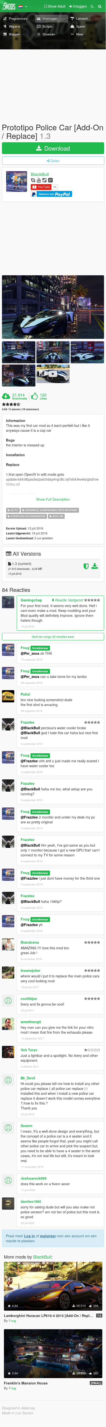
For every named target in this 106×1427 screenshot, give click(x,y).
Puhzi (25, 694)
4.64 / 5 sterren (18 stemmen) (20, 409)
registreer (48, 1235)
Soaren (26, 1125)
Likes (43, 398)
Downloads (19, 398)
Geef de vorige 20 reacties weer (53, 636)
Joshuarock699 (33, 1178)
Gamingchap (31, 599)
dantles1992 (31, 1201)
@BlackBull (30, 727)
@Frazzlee (29, 760)
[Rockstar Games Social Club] (50, 179)
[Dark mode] (92, 6)
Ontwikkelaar (40, 648)
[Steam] (44, 179)
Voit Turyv (29, 1049)
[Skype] (33, 179)
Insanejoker (30, 970)
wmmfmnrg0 (31, 1021)
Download (56, 148)
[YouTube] (38, 179)
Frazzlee (27, 722)
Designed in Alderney (18, 1407)
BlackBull (40, 174)
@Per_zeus (30, 653)
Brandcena (30, 942)
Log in (29, 1235)
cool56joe (29, 998)
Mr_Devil (28, 1077)
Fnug (25, 647)
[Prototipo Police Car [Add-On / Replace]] (53, 307)
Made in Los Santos (17, 1412)
